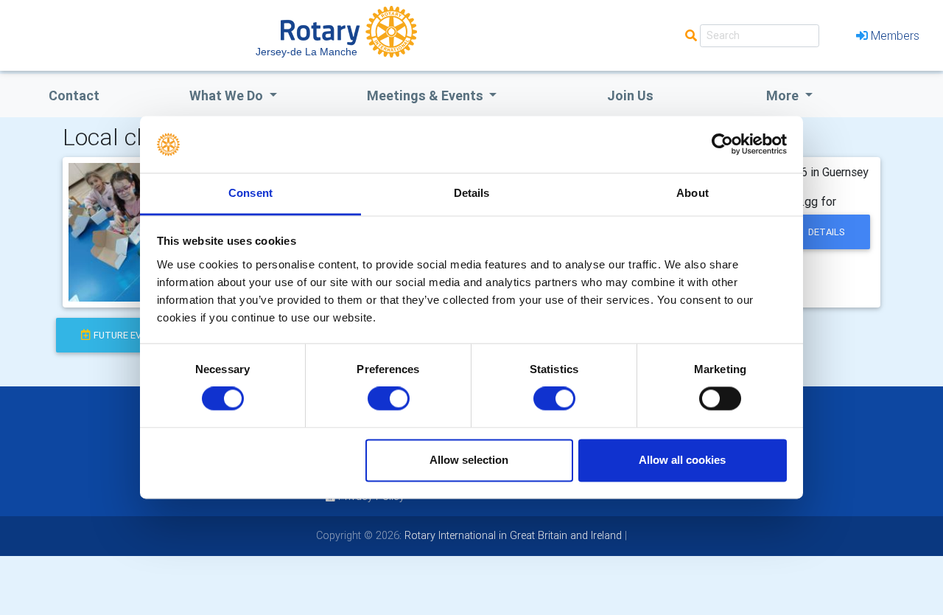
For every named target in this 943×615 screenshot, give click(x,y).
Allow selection (469, 460)
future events (130, 335)
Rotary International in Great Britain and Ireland (512, 535)
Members (895, 35)
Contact (74, 95)
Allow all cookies (682, 460)
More (784, 95)
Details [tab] (472, 193)
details (826, 232)
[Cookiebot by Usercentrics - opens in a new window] (722, 144)
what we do (227, 95)
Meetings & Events (426, 95)
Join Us (630, 95)
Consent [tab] (250, 193)
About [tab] (692, 193)
